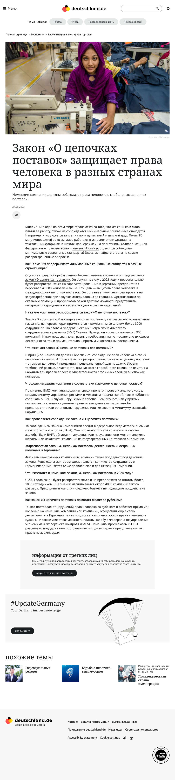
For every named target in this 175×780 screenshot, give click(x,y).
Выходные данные (124, 722)
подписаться (22, 630)
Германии (109, 284)
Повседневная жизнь (101, 21)
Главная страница (16, 34)
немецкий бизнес (85, 248)
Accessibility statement (82, 737)
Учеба (75, 21)
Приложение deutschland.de (87, 729)
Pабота (58, 21)
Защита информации (95, 722)
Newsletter (115, 729)
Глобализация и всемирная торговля (70, 34)
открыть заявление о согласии (54, 573)
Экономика (37, 34)
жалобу (100, 520)
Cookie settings (110, 737)
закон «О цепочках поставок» (47, 279)
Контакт (73, 722)
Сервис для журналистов (141, 729)
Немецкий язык (133, 21)
